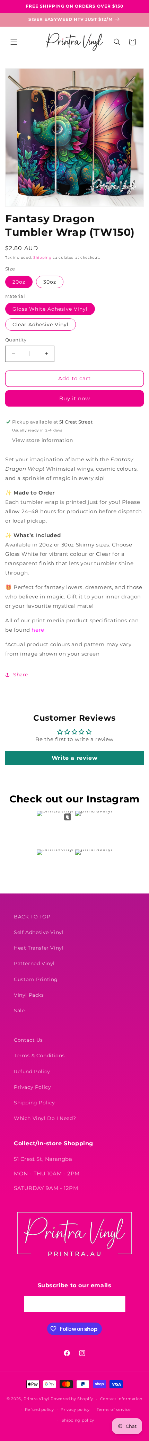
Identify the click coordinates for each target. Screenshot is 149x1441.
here (38, 629)
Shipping (42, 257)
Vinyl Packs (29, 995)
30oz (49, 282)
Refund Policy (32, 1071)
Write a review (74, 758)
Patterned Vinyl (34, 963)
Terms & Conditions (39, 1055)
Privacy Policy (32, 1087)
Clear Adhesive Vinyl (40, 324)
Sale (19, 1010)
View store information (42, 440)
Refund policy (39, 1409)
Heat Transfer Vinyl (38, 948)
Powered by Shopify (72, 1398)
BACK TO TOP (32, 917)
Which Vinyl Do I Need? (45, 1118)
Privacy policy (75, 1409)
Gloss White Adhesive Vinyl (50, 309)
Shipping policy (78, 1420)
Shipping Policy (34, 1103)
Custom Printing (36, 979)
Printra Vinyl (37, 1398)
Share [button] (20, 674)
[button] (13, 42)
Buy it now (74, 398)
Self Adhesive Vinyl (38, 932)
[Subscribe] (117, 1304)
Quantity (15, 340)
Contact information (121, 1398)
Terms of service (114, 1409)
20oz (18, 282)
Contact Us (28, 1040)
